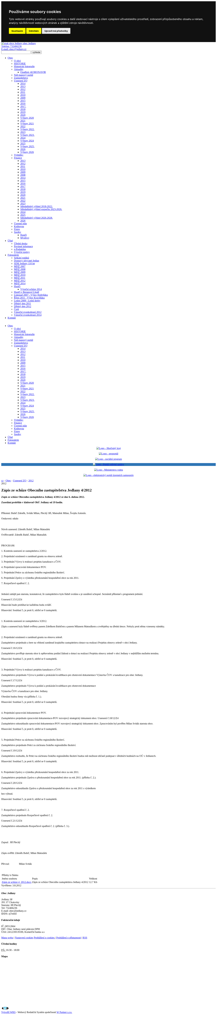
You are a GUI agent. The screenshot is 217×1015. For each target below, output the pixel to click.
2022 (22, 126)
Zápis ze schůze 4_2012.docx (16, 882)
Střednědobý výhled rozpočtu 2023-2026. (41, 209)
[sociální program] (108, 459)
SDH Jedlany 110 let (24, 263)
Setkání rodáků (21, 257)
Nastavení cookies (24, 937)
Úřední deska (20, 243)
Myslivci (24, 237)
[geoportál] (108, 453)
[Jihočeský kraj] (108, 448)
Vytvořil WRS (8, 1012)
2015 (22, 100)
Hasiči (23, 235)
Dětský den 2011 (22, 303)
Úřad (10, 240)
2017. (23, 106)
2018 (22, 109)
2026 (22, 149)
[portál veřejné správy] (108, 464)
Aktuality (18, 69)
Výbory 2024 (27, 140)
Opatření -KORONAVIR (33, 72)
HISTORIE (20, 63)
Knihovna (19, 226)
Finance (18, 157)
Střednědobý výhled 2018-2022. (36, 206)
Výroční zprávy (22, 252)
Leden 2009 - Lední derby (27, 300)
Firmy (17, 229)
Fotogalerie (13, 255)
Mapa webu (7, 937)
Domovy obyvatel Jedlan (26, 260)
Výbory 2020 (27, 117)
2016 (22, 103)
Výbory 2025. (27, 146)
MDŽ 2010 (19, 275)
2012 (22, 89)
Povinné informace (23, 246)
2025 (22, 143)
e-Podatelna (20, 249)
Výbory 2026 (27, 152)
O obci (17, 60)
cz (2, 480)
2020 (22, 115)
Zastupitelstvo (21, 77)
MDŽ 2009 (19, 272)
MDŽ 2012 (19, 280)
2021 (22, 120)
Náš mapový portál (23, 75)
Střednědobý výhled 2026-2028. (36, 217)
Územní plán (20, 223)
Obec (10, 57)
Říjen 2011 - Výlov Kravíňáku (29, 297)
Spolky (17, 232)
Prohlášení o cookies (44, 937)
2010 (22, 95)
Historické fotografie (24, 66)
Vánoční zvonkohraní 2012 (27, 312)
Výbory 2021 (27, 123)
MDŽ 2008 (19, 269)
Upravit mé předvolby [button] (56, 31)
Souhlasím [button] (17, 31)
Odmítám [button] (34, 31)
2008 (22, 175)
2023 (22, 132)
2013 (22, 86)
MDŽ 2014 (19, 283)
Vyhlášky (18, 155)
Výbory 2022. (27, 129)
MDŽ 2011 (19, 277)
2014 (22, 83)
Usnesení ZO (20, 80)
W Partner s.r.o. (64, 1012)
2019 (22, 112)
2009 (22, 97)
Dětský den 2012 (22, 306)
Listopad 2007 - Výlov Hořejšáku (31, 295)
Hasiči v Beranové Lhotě (26, 292)
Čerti (16, 309)
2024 (22, 137)
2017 (22, 186)
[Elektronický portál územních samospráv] (108, 475)
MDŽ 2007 (19, 266)
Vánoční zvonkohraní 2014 (27, 315)
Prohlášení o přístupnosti (68, 937)
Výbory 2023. (27, 135)
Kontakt (12, 317)
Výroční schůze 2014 (31, 289)
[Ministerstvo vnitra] (108, 469)
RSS (85, 937)
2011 (22, 92)
